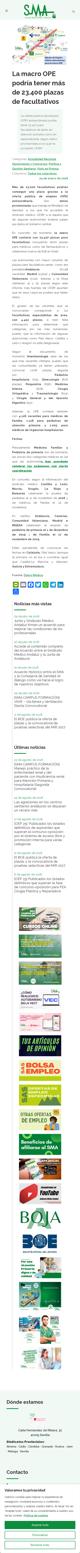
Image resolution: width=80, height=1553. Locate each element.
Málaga (13, 1451)
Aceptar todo (40, 1525)
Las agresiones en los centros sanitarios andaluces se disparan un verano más (40, 806)
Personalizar (40, 1535)
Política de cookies (36, 1515)
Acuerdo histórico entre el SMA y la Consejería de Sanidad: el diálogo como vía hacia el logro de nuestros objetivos (39, 678)
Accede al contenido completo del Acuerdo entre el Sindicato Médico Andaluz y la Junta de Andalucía (38, 652)
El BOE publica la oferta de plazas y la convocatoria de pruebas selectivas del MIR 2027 (39, 723)
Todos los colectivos (42, 173)
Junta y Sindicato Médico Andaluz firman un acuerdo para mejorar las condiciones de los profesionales (39, 627)
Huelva (59, 1446)
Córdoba (33, 1446)
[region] (40, 1518)
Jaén (69, 1446)
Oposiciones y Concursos (29, 164)
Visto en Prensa (48, 168)
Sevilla (24, 1451)
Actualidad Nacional (42, 159)
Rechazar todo (40, 1545)
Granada (47, 1446)
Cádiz (22, 1446)
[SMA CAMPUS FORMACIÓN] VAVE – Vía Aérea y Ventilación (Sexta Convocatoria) (38, 702)
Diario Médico (33, 575)
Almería (11, 1446)
